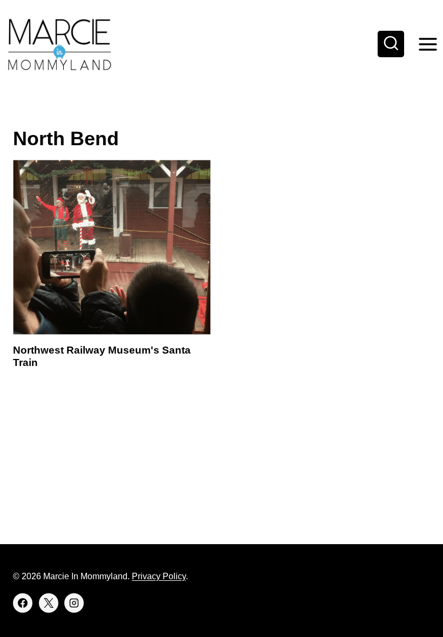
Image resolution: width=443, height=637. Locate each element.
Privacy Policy (159, 576)
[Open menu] (427, 44)
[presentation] (112, 247)
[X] (48, 603)
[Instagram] (74, 603)
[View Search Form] (391, 44)
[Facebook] (22, 603)
